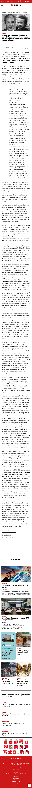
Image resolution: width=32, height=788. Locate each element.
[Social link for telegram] (30, 1)
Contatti (3, 1)
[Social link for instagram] (26, 1)
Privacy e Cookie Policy (16, 785)
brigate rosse (9, 537)
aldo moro (7, 534)
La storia (16, 783)
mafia (3, 537)
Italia (14, 12)
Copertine (10, 12)
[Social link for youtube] (28, 1)
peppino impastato (6, 535)
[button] (23, 48)
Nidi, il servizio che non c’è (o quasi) (23, 651)
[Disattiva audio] (13, 645)
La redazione (9, 1)
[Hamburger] (2, 5)
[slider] (7, 645)
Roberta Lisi (19, 654)
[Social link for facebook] (24, 1)
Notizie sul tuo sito (16, 781)
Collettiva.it (16, 762)
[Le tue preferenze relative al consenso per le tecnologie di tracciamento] (29, 785)
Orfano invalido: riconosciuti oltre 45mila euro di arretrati (22, 682)
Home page (4, 12)
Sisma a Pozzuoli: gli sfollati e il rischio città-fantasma (8, 653)
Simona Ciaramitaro (6, 658)
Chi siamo (16, 776)
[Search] (18, 1)
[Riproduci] (3, 645)
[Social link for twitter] (22, 1)
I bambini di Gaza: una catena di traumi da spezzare (8, 681)
